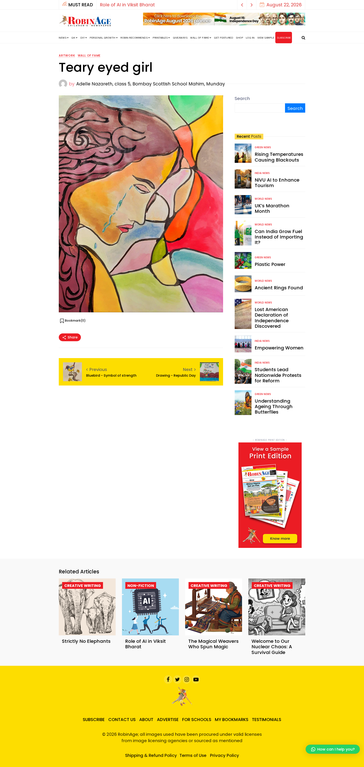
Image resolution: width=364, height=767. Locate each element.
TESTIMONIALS (266, 720)
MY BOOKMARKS (231, 720)
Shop (239, 37)
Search (242, 98)
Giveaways (180, 37)
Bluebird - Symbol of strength (111, 375)
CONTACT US (122, 720)
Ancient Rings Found (279, 287)
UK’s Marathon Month (272, 208)
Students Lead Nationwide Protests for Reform (278, 375)
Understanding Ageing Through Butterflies (274, 406)
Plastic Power (270, 264)
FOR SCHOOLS (196, 720)
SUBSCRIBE (284, 37)
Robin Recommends (134, 37)
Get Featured (223, 37)
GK (73, 37)
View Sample (265, 37)
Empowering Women (279, 348)
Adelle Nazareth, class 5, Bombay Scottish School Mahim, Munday (150, 84)
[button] (242, 4)
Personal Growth (102, 37)
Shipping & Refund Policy (151, 755)
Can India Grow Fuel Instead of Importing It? (279, 237)
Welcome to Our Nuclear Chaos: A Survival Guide (272, 647)
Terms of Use (192, 755)
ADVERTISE (168, 720)
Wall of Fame (199, 37)
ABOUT (146, 720)
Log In (250, 37)
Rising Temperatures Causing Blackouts (279, 157)
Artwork (67, 55)
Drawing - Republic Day (176, 375)
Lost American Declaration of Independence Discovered (272, 317)
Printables (160, 37)
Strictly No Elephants (86, 641)
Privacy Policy (224, 755)
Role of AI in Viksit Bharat (125, 5)
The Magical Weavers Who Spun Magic (213, 644)
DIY (82, 37)
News (62, 37)
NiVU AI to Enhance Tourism (277, 183)
